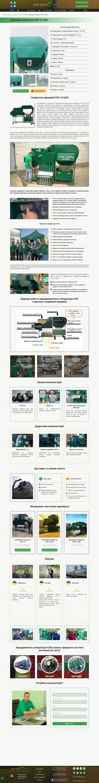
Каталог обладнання (60, 10)
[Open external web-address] (11, 775)
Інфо (39, 10)
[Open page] (22, 526)
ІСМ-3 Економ (49, 542)
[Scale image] (29, 49)
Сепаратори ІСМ (47, 10)
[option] (85, 10)
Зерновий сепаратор (49, 540)
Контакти (71, 10)
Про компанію (31, 10)
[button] (11, 3)
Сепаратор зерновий (42, 97)
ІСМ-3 (76, 542)
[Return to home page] (46, 4)
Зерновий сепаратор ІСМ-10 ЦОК (23, 541)
